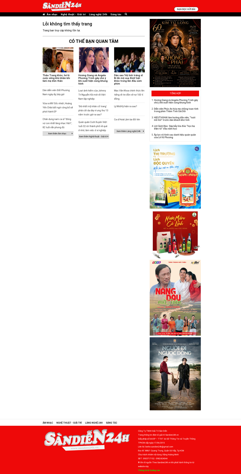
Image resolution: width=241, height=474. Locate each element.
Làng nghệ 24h (98, 14)
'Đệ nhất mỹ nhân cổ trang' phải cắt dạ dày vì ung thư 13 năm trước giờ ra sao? (93, 110)
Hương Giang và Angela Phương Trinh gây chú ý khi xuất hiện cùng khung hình (93, 79)
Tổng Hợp (175, 93)
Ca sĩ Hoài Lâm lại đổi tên (127, 119)
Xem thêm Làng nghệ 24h (129, 131)
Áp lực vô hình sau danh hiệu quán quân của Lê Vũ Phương (175, 136)
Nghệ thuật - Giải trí (73, 14)
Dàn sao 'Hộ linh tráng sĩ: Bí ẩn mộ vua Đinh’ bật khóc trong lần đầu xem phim (128, 79)
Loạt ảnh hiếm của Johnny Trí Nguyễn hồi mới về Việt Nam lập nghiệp (92, 94)
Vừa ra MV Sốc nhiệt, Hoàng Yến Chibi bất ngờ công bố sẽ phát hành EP (58, 107)
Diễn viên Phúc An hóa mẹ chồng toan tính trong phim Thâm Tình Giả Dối (176, 110)
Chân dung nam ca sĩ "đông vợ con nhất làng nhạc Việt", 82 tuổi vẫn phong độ (57, 123)
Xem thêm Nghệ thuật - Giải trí (93, 136)
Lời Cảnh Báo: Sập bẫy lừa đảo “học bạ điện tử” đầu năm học (174, 127)
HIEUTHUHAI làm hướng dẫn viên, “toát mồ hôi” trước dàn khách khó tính (174, 118)
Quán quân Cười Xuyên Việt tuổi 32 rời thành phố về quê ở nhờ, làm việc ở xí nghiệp (92, 126)
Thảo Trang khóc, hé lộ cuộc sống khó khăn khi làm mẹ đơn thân (56, 78)
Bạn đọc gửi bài (186, 9)
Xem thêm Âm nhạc (57, 133)
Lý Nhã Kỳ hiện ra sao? (125, 106)
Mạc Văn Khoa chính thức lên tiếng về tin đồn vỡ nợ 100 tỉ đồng (129, 94)
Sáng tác (115, 14)
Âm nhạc (52, 14)
